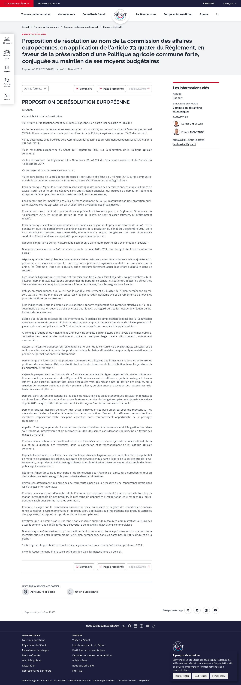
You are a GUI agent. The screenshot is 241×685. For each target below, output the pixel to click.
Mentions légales (30, 680)
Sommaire (86, 88)
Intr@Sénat (143, 680)
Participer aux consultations (88, 650)
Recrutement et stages (35, 650)
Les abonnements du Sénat (88, 645)
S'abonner (209, 3)
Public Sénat (79, 660)
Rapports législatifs (112, 27)
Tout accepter (182, 675)
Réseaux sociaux (47, 3)
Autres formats (33, 88)
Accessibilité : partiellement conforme (72, 680)
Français (232, 3)
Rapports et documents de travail (81, 27)
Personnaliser (219, 675)
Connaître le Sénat (94, 14)
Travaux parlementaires (35, 14)
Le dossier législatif (184, 144)
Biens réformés (31, 655)
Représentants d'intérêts (36, 670)
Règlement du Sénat (34, 645)
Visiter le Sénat (81, 640)
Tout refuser (200, 675)
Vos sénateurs (66, 14)
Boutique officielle (83, 665)
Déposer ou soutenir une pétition (92, 655)
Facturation (28, 665)
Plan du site (46, 680)
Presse (204, 14)
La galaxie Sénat (16, 3)
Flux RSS (77, 670)
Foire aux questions (33, 640)
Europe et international (178, 14)
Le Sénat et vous (146, 14)
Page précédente (113, 88)
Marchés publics (32, 660)
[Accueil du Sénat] (120, 15)
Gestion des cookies (127, 680)
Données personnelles (104, 680)
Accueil (25, 27)
